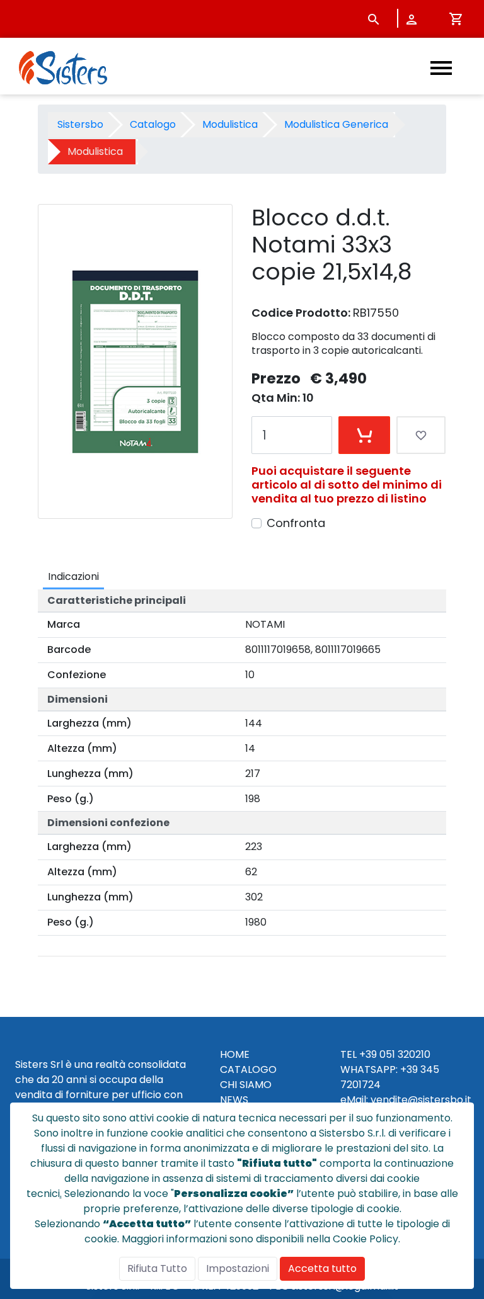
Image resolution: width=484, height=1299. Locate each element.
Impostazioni (237, 1268)
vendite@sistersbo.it (421, 1099)
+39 (409, 1069)
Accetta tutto (322, 1268)
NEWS (234, 1099)
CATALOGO (248, 1069)
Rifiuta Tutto (157, 1268)
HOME (235, 1054)
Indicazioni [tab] (73, 576)
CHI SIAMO (246, 1084)
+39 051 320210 (394, 1054)
